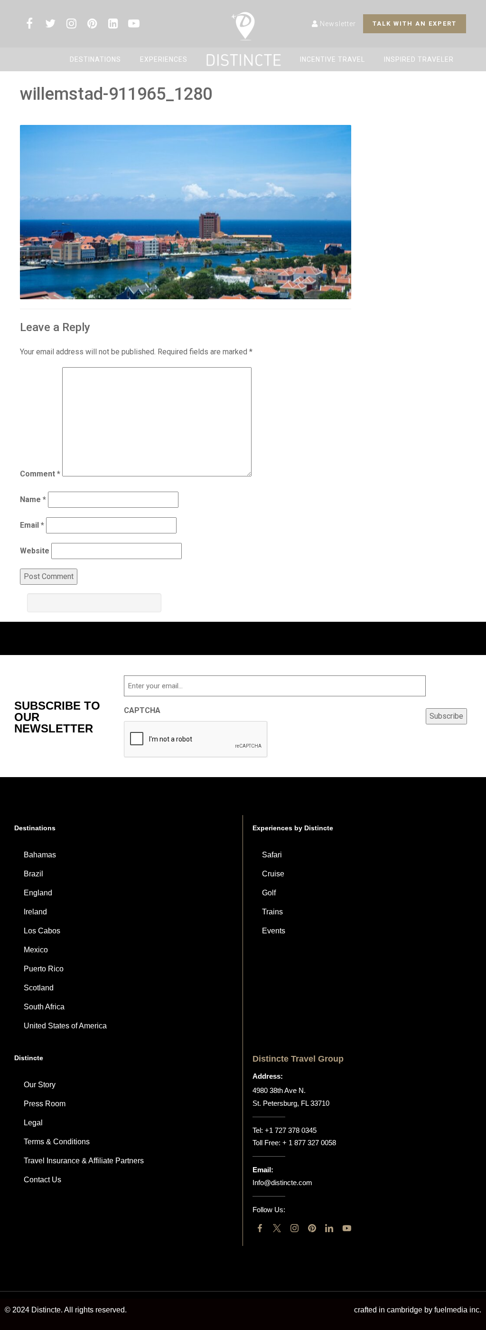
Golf (269, 893)
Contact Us (42, 1180)
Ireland (35, 912)
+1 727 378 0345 (291, 1130)
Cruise (273, 874)
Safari (272, 855)
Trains (272, 912)
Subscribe (446, 716)
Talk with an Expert (415, 23)
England (38, 893)
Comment (40, 473)
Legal (33, 1123)
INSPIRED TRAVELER (419, 59)
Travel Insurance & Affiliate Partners (84, 1161)
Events (273, 931)
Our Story (40, 1085)
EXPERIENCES (163, 59)
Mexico (36, 950)
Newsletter (337, 24)
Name (33, 499)
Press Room (44, 1104)
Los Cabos (42, 931)
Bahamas (40, 855)
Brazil (33, 874)
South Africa (44, 1007)
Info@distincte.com (282, 1182)
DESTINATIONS (95, 59)
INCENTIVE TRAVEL (332, 59)
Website (34, 550)
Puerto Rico (44, 969)
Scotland (39, 988)
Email (32, 525)
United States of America (65, 1026)
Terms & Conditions (57, 1142)
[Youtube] (346, 1228)
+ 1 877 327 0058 (309, 1143)
